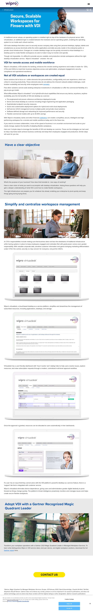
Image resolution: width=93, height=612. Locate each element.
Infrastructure (8, 10)
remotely (46, 84)
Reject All (69, 603)
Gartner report (9, 550)
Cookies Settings (69, 599)
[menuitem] (90, 9)
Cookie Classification (23, 601)
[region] (46, 603)
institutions (43, 118)
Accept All (69, 608)
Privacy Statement (13, 601)
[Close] (90, 604)
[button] (87, 9)
